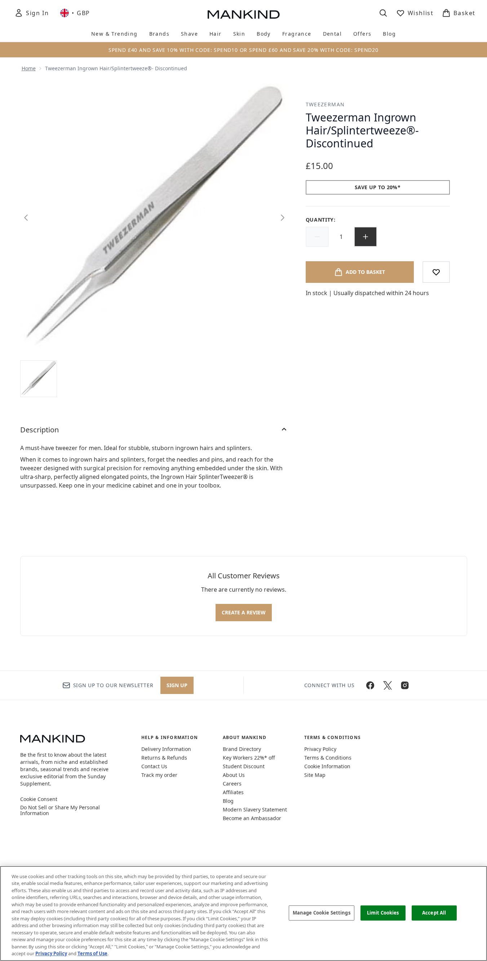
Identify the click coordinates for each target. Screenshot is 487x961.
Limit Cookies (383, 912)
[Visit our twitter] (387, 685)
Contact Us (154, 766)
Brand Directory (242, 749)
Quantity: (321, 219)
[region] (243, 913)
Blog (228, 800)
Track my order (159, 774)
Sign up (177, 685)
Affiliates (233, 792)
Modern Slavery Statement (255, 809)
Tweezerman (325, 104)
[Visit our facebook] (370, 685)
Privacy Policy (320, 749)
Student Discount (244, 766)
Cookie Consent (38, 799)
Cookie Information (327, 766)
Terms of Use (92, 953)
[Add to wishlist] (436, 272)
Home (29, 68)
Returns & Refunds (164, 757)
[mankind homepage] (244, 14)
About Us (234, 774)
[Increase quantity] (365, 237)
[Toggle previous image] (26, 217)
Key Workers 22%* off (249, 757)
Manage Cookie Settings (321, 912)
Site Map (315, 774)
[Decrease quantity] (317, 237)
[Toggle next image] (282, 217)
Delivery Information (166, 749)
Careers (232, 783)
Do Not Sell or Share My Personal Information (60, 810)
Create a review (244, 612)
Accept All (434, 912)
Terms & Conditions (327, 757)
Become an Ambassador (252, 818)
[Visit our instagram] (404, 685)
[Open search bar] (383, 13)
